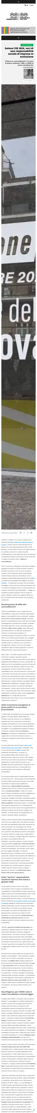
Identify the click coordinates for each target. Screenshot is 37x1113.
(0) (27, 5)
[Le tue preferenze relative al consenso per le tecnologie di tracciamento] (34, 1110)
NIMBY (18, 750)
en (32, 5)
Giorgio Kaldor (29, 67)
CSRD (32, 578)
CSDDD (4, 583)
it (30, 5)
